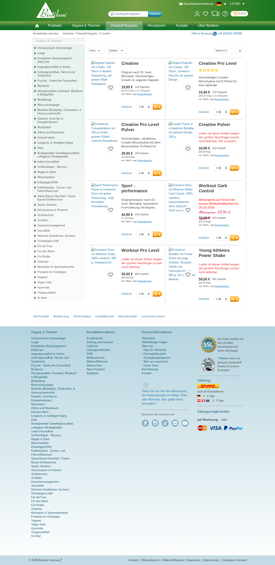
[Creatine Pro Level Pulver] (104, 139)
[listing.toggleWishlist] (110, 87)
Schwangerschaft (48, 241)
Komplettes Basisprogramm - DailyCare (55, 60)
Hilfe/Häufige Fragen (154, 342)
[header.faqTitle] (225, 15)
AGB (90, 353)
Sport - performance (134, 188)
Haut (40, 147)
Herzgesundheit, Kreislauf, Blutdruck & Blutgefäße (60, 92)
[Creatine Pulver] (182, 139)
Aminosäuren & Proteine (52, 210)
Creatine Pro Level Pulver (140, 127)
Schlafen (42, 220)
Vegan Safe (44, 282)
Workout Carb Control (213, 188)
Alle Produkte (41, 316)
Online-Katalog (82, 316)
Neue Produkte (96, 369)
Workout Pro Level (140, 250)
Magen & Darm (46, 172)
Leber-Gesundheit (48, 161)
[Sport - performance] (104, 200)
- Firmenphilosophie (154, 353)
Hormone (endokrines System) (56, 235)
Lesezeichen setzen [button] (153, 316)
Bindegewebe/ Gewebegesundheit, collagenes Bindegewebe (58, 154)
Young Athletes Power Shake (214, 253)
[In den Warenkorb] (157, 107)
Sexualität (43, 230)
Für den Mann (46, 251)
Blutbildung (44, 99)
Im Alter (42, 297)
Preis (93, 50)
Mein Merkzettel (127, 316)
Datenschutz (94, 365)
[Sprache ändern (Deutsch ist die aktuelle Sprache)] (221, 4)
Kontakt (146, 373)
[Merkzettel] (205, 14)
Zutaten (113, 50)
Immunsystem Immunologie (54, 48)
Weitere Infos (227, 358)
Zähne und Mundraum (50, 132)
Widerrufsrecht (96, 357)
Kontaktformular (104, 316)
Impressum (194, 560)
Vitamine (42, 261)
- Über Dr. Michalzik (154, 350)
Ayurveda (43, 287)
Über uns (147, 346)
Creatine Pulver (214, 124)
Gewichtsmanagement (51, 225)
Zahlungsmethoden (98, 350)
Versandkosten (144, 94)
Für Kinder (43, 256)
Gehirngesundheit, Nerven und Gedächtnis (56, 73)
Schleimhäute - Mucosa (52, 166)
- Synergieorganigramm (156, 357)
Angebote (92, 373)
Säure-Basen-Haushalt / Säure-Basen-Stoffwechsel (56, 198)
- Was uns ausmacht (155, 361)
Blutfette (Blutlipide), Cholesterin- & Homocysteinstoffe (59, 111)
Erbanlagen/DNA (47, 182)
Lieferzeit (92, 346)
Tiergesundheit (46, 292)
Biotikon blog (61, 316)
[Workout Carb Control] (182, 200)
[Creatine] (104, 78)
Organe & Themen (49, 41)
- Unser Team (150, 365)
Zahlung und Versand (100, 342)
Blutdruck (43, 85)
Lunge (41, 53)
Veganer (42, 277)
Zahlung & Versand (234, 560)
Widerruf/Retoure (97, 361)
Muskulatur (44, 127)
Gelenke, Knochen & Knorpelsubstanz (50, 120)
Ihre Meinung (150, 369)
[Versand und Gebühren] (215, 15)
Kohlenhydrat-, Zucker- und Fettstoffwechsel (54, 189)
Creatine (130, 63)
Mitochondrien (46, 177)
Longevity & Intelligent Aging (55, 142)
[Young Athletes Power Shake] (182, 265)
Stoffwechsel (45, 215)
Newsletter (148, 338)
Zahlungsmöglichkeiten (213, 411)
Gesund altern (46, 137)
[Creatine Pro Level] (182, 78)
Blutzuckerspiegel (48, 104)
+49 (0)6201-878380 (229, 33)
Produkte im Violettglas (51, 272)
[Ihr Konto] (197, 13)
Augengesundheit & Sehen (53, 66)
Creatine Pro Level (218, 63)
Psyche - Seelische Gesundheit (57, 80)
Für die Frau (44, 246)
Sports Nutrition (47, 204)
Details (125, 106)
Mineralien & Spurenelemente (55, 266)
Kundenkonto (95, 338)
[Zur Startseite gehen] (51, 10)
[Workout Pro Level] (104, 265)
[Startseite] (37, 25)
